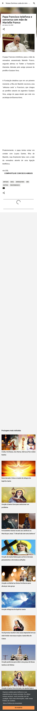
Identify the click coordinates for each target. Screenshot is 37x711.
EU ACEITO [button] (18, 707)
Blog (12, 181)
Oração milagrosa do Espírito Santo (14, 609)
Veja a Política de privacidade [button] (12, 703)
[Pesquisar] (34, 3)
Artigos (5, 181)
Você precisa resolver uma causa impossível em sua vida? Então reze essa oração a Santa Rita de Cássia (18, 635)
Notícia (5, 185)
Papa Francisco (15, 185)
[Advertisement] (18, 127)
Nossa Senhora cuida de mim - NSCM (20, 3)
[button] (3, 29)
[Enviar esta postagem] (3, 188)
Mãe (27, 181)
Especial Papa (20, 181)
